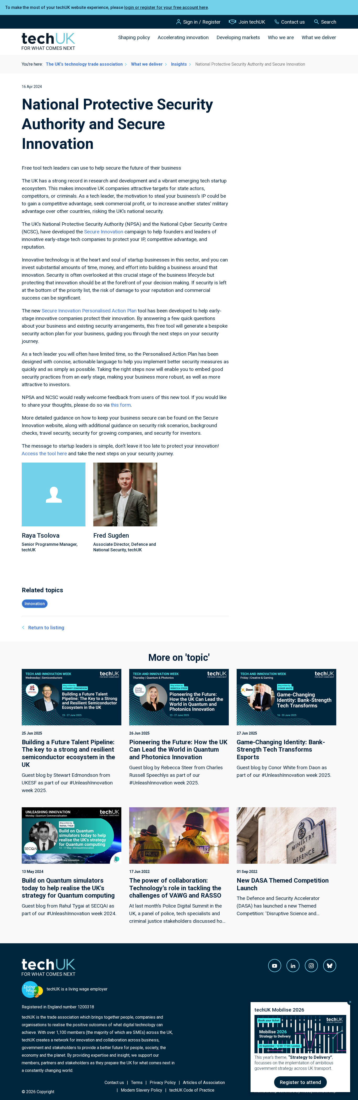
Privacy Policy (163, 1082)
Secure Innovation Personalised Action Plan (89, 311)
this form (121, 405)
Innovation (35, 603)
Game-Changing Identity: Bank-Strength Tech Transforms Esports (281, 749)
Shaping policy (134, 37)
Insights (179, 64)
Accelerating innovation (183, 37)
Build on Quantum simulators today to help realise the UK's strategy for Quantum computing (68, 888)
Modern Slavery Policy (141, 1090)
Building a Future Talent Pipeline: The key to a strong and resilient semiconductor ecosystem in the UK (68, 753)
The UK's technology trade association (84, 64)
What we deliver (319, 37)
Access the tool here (44, 454)
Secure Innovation (103, 232)
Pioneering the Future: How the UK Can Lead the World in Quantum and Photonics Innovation (178, 749)
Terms (137, 1082)
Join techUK (251, 22)
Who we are (281, 37)
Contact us (293, 22)
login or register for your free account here (166, 7)
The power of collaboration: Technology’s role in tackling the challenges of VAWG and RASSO (175, 888)
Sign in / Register (202, 22)
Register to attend (300, 1082)
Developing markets (238, 37)
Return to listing (46, 628)
